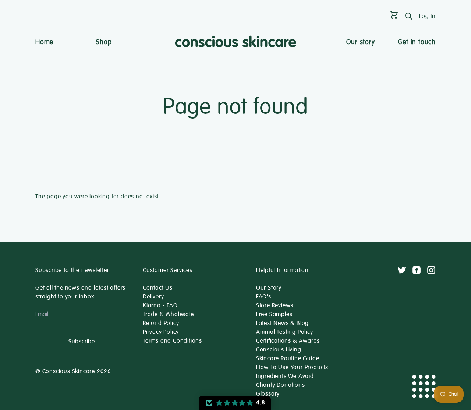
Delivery (153, 296)
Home (44, 42)
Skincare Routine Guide (287, 358)
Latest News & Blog (282, 323)
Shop (103, 42)
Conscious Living (278, 349)
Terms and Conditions (172, 340)
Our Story (268, 287)
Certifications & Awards (288, 340)
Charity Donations (280, 385)
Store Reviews (274, 305)
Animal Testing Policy (284, 332)
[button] (235, 403)
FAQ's (263, 296)
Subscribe (81, 341)
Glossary (268, 393)
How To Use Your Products (292, 367)
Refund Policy (161, 323)
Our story (360, 42)
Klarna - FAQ (160, 305)
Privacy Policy (161, 332)
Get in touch (417, 42)
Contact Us (158, 287)
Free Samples (274, 314)
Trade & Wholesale (168, 314)
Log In (427, 16)
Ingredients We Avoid (285, 376)
